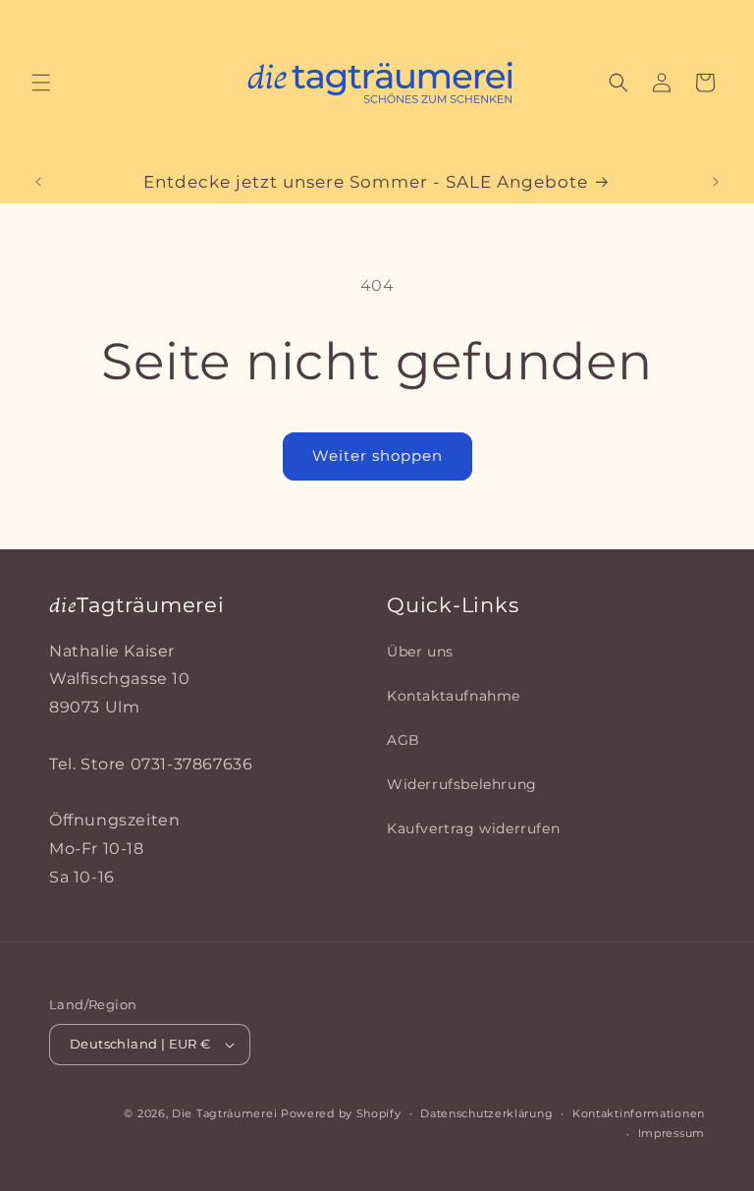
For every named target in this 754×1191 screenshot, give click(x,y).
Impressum (671, 1133)
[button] (41, 82)
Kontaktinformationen (638, 1113)
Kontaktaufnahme (453, 696)
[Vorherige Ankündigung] (38, 181)
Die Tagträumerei (224, 1113)
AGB (403, 740)
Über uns (420, 651)
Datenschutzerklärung (486, 1113)
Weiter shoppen (377, 455)
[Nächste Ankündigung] (715, 181)
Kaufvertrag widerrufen (473, 828)
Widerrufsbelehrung (462, 784)
